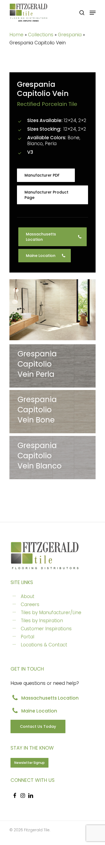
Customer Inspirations (46, 628)
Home (16, 34)
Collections (40, 34)
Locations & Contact (44, 645)
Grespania (70, 34)
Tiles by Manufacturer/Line (51, 612)
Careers (30, 604)
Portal (27, 636)
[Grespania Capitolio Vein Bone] (52, 309)
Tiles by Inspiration (42, 620)
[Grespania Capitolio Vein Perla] (52, 366)
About (27, 596)
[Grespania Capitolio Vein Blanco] (52, 457)
